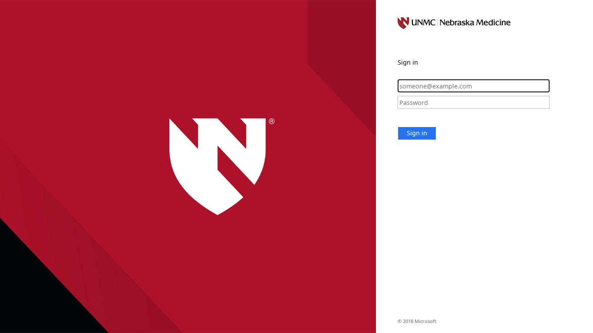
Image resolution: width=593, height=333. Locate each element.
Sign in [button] (417, 133)
